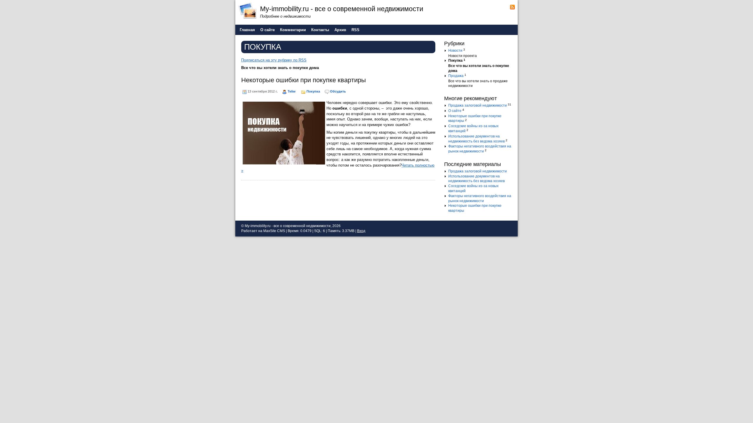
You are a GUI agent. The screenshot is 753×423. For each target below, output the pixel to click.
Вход (361, 231)
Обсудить (338, 91)
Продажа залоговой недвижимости (477, 105)
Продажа (456, 76)
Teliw (292, 91)
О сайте (455, 111)
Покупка (313, 91)
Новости (455, 50)
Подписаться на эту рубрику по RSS (273, 60)
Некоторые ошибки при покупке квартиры (303, 80)
